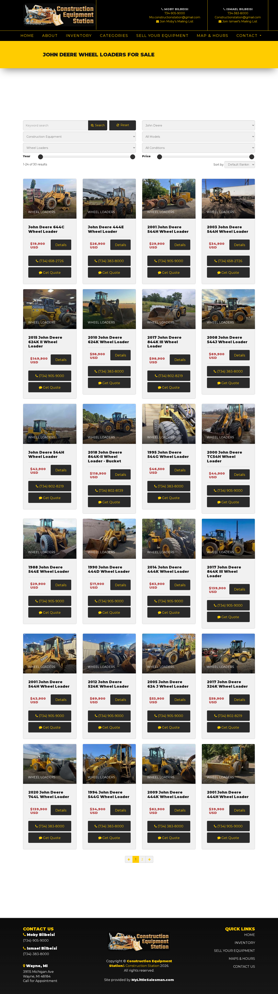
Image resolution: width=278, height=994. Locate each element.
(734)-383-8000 (36, 954)
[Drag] (40, 156)
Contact (247, 35)
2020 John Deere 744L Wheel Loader (48, 794)
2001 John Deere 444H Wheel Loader (228, 794)
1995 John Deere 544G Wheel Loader (168, 454)
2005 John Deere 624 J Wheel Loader (168, 684)
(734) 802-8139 (110, 491)
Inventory (79, 35)
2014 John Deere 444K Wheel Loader (168, 569)
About (50, 35)
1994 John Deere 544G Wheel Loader (108, 794)
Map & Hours (212, 35)
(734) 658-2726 (50, 261)
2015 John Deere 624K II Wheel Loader (45, 342)
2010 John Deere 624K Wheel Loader (108, 339)
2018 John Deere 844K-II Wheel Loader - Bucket (105, 456)
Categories (114, 35)
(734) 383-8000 (110, 261)
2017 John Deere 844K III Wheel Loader (164, 342)
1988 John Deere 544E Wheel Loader (48, 569)
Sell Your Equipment (162, 35)
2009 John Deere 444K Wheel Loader (168, 794)
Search (99, 125)
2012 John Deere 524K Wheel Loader (108, 684)
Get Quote (51, 273)
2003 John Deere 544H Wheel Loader (227, 229)
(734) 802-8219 (170, 376)
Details (60, 245)
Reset (124, 125)
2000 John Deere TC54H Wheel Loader (224, 456)
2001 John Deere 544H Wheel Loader (168, 229)
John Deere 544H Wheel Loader (46, 454)
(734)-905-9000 (36, 940)
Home (27, 35)
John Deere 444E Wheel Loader (106, 229)
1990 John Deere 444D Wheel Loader (109, 569)
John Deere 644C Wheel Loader (46, 229)
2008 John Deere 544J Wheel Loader (227, 339)
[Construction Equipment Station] (59, 15)
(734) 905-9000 (170, 261)
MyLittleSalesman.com (152, 980)
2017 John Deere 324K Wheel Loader (227, 684)
